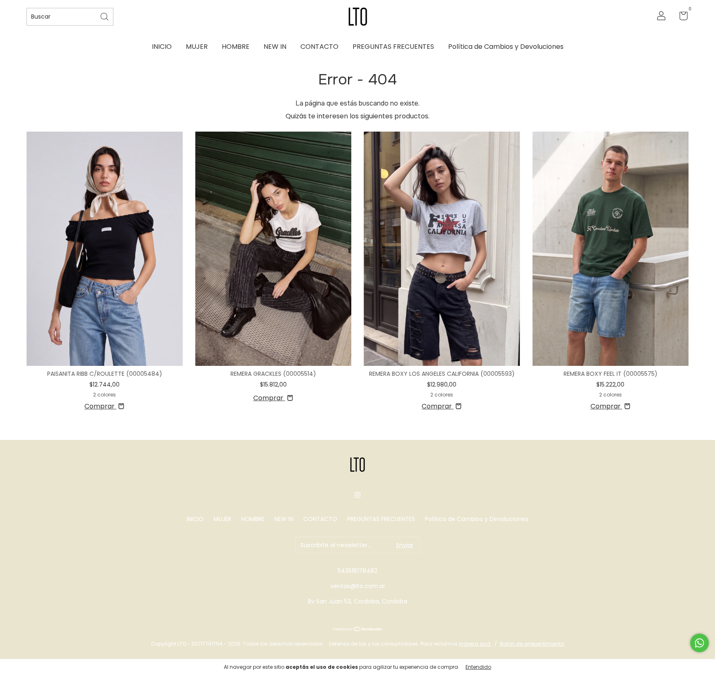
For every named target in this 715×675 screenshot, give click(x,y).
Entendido (478, 666)
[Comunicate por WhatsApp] (699, 643)
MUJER (197, 46)
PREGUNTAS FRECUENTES (393, 46)
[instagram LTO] (357, 495)
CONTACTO (319, 46)
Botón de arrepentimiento (532, 643)
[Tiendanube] (358, 629)
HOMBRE (236, 46)
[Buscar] (105, 16)
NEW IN (275, 46)
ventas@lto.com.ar (357, 586)
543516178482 (357, 571)
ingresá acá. (475, 643)
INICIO (162, 46)
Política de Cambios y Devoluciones (506, 46)
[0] (680, 17)
